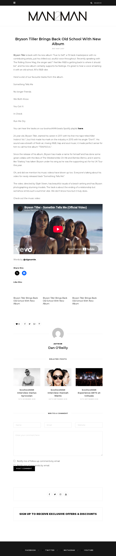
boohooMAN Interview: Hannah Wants (58, 392)
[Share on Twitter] (29, 324)
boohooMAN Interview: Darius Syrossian (26, 392)
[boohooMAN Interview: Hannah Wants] (58, 377)
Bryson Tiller (19, 55)
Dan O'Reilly (58, 348)
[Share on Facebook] (25, 324)
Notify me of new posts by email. (33, 465)
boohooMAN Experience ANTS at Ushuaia (89, 392)
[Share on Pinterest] (39, 324)
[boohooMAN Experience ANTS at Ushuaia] (89, 377)
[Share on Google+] (34, 324)
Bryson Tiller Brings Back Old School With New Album (25, 301)
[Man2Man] (58, 16)
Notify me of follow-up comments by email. (38, 461)
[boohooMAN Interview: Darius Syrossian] (26, 377)
